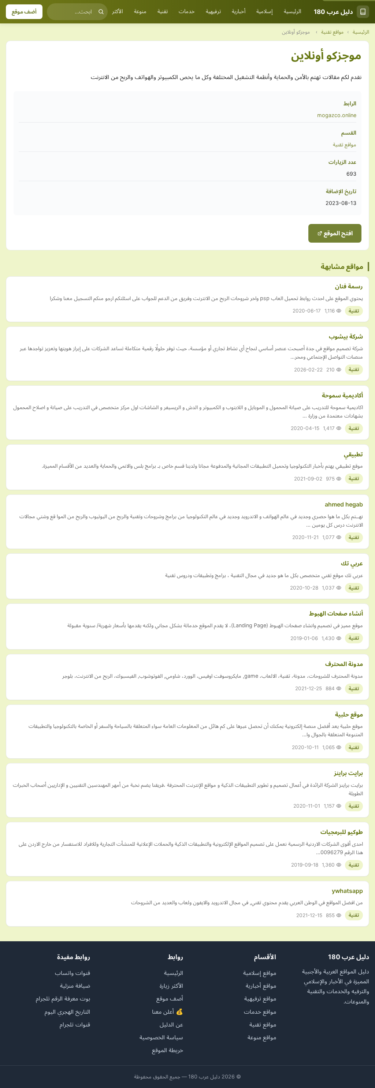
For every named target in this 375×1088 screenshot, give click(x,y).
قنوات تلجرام (75, 1024)
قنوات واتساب (72, 972)
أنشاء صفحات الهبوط (336, 613)
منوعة (140, 11)
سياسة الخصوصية (161, 1037)
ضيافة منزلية (75, 985)
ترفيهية (213, 11)
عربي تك (352, 563)
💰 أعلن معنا (167, 1011)
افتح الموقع (337, 233)
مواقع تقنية (332, 32)
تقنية (162, 11)
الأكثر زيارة (112, 11)
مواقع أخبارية (261, 985)
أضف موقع (24, 11)
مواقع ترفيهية (260, 998)
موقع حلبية (349, 714)
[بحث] (101, 11)
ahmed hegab (344, 504)
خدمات (187, 11)
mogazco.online (336, 115)
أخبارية (238, 11)
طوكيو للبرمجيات (341, 831)
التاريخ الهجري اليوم (67, 1011)
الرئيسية (292, 11)
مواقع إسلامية (259, 972)
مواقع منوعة (262, 1037)
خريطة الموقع (167, 1050)
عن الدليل (171, 1024)
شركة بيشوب (346, 336)
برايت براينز (348, 773)
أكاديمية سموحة (342, 395)
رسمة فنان (349, 286)
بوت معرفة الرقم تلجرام (63, 998)
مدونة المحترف (344, 664)
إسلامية (264, 11)
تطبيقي (353, 454)
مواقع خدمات (260, 1011)
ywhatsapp (347, 890)
